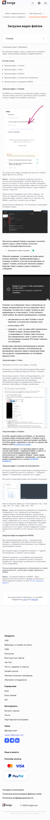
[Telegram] (12, 740)
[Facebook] (6, 740)
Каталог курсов (11, 710)
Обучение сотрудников (15, 680)
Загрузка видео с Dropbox (14, 74)
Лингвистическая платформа (18, 675)
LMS (6, 640)
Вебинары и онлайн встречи (18, 645)
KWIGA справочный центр (15, 13)
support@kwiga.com (14, 735)
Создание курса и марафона (14, 17)
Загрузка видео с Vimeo (13, 70)
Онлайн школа (11, 671)
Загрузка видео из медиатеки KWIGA (18, 82)
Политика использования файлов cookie (22, 794)
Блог (6, 691)
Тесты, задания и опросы (16, 666)
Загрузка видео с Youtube (14, 65)
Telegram (34, 599)
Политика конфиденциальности (18, 798)
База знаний (10, 695)
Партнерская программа (16, 719)
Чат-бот (8, 662)
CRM (6, 649)
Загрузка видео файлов (38, 17)
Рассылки (9, 653)
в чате (24, 599)
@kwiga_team (10, 730)
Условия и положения (13, 790)
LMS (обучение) (35, 13)
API (6, 699)
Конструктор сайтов (14, 658)
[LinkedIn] (17, 740)
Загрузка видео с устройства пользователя (21, 78)
